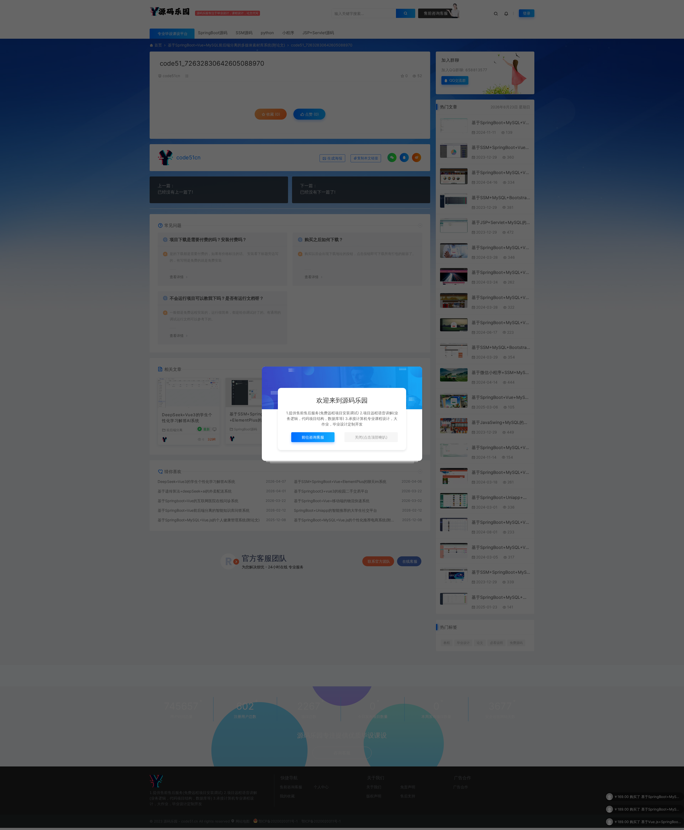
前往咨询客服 (313, 437)
